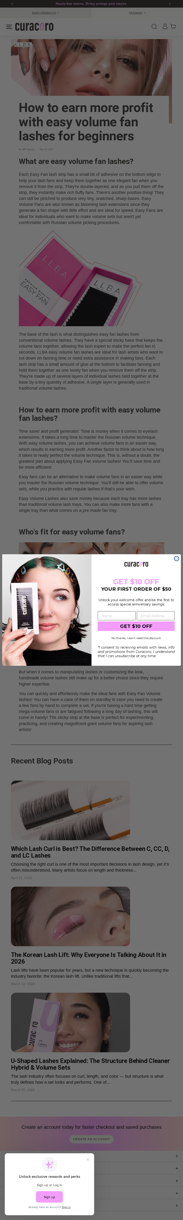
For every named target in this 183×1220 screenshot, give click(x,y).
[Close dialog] (176, 558)
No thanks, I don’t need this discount (136, 638)
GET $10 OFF (136, 626)
